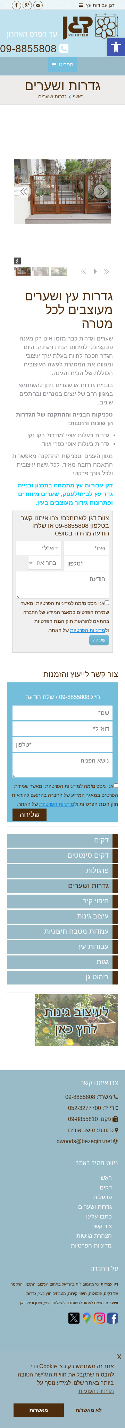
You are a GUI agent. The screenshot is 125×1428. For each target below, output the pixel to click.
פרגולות (97, 870)
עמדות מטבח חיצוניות (76, 931)
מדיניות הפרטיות (87, 630)
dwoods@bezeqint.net (84, 1141)
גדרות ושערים (88, 885)
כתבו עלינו (99, 1216)
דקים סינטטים (88, 855)
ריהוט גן (97, 977)
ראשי (78, 96)
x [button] (119, 1356)
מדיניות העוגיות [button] (96, 1391)
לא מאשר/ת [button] (89, 1410)
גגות (103, 961)
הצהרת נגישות (94, 1236)
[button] (116, 47)
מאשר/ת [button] (39, 1410)
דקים (101, 840)
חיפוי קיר (96, 901)
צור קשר (102, 1226)
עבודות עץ (93, 946)
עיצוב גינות (93, 916)
